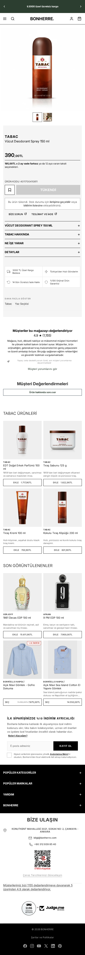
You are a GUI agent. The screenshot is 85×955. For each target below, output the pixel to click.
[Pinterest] (60, 946)
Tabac (11, 137)
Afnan (47, 614)
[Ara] (13, 19)
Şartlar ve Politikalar (42, 937)
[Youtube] (39, 946)
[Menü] (5, 19)
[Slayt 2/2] (47, 117)
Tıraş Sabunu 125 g (55, 465)
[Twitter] (46, 946)
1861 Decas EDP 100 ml (17, 617)
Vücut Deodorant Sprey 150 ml (29, 225)
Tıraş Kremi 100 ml (14, 533)
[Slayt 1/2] (37, 117)
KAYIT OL (66, 746)
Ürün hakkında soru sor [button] (42, 392)
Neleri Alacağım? (17, 735)
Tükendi (48, 190)
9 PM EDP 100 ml (53, 617)
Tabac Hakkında (17, 234)
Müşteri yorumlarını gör (42, 368)
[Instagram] (32, 946)
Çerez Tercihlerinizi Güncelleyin (42, 875)
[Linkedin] (53, 946)
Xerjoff (8, 614)
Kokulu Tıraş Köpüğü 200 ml (60, 533)
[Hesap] (72, 19)
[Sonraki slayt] (80, 6)
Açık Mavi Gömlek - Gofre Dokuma (19, 686)
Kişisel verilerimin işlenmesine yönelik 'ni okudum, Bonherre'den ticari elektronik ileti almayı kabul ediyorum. (45, 755)
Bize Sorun (16, 214)
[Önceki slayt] (4, 6)
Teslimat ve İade (42, 214)
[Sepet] (79, 19)
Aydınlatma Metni (59, 754)
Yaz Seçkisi (22, 303)
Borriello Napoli (14, 681)
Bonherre (47, 929)
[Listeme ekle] (10, 190)
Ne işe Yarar (14, 243)
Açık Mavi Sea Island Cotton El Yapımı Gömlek (61, 686)
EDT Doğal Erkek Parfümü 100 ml (21, 467)
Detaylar (12, 252)
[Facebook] (25, 946)
